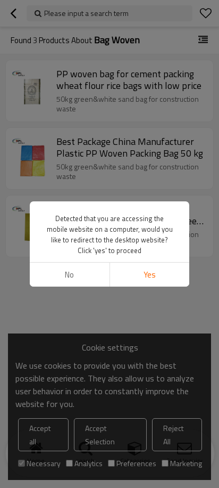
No (69, 275)
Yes (150, 275)
